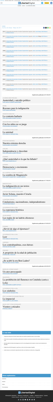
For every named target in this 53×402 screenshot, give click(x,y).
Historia (3, 381)
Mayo (39, 31)
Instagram (23, 400)
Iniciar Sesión (51, 3)
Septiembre (25, 36)
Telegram (32, 400)
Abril (43, 31)
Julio (34, 36)
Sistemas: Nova (38, 397)
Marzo (45, 31)
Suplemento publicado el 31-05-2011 (41, 95)
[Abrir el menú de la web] (9, 3)
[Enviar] (48, 28)
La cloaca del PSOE (17, 0)
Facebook (18, 400)
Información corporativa (10, 395)
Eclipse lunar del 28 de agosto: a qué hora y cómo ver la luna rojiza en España (19, 347)
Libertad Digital (26, 392)
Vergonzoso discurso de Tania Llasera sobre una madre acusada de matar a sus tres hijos (22, 336)
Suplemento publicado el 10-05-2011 (41, 223)
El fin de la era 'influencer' (36, 0)
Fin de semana (5, 387)
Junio (36, 31)
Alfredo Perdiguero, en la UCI (45, 0)
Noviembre (15, 36)
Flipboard (30, 400)
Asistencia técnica (39, 395)
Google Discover (27, 400)
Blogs (23, 5)
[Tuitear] (46, 28)
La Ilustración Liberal (30, 5)
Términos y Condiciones (23, 395)
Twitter (21, 400)
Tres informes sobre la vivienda (26, 0)
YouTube (25, 400)
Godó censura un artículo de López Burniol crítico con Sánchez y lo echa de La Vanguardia (22, 350)
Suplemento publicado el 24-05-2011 (41, 137)
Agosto (30, 69)
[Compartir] (44, 28)
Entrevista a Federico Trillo (9, 0)
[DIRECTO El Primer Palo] (42, 3)
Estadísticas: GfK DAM (23, 397)
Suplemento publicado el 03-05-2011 (41, 266)
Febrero (9, 32)
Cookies (31, 395)
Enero (12, 32)
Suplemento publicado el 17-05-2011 (41, 180)
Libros (3, 384)
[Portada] (26, 3)
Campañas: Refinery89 (15, 397)
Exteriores (4, 378)
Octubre (20, 36)
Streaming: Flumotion (31, 397)
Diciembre (9, 36)
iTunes (34, 400)
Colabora (47, 3)
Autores (19, 5)
